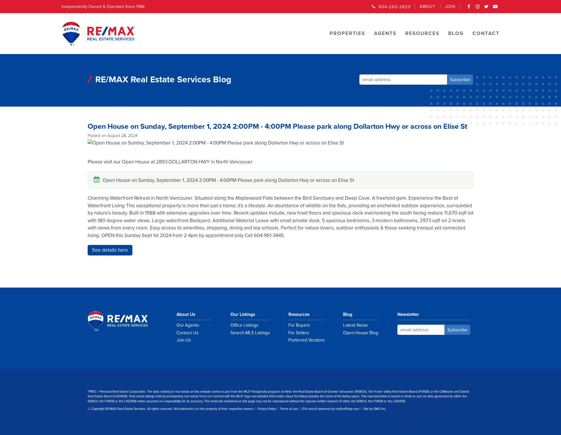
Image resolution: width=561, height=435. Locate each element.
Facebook (469, 8)
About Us (185, 314)
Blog (347, 314)
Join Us (183, 340)
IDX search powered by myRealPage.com (330, 409)
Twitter (486, 8)
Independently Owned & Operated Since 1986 (103, 6)
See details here (110, 250)
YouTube (495, 8)
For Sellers (298, 332)
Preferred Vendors (306, 340)
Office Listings (244, 325)
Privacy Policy (267, 409)
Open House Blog (360, 332)
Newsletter (408, 314)
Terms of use (289, 409)
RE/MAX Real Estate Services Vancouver (124, 321)
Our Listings (243, 314)
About (428, 6)
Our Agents (187, 325)
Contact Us (187, 332)
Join (450, 6)
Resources (298, 314)
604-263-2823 (395, 6)
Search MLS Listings (250, 332)
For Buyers (299, 325)
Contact (486, 33)
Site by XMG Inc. (374, 409)
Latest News (355, 325)
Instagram (477, 8)
